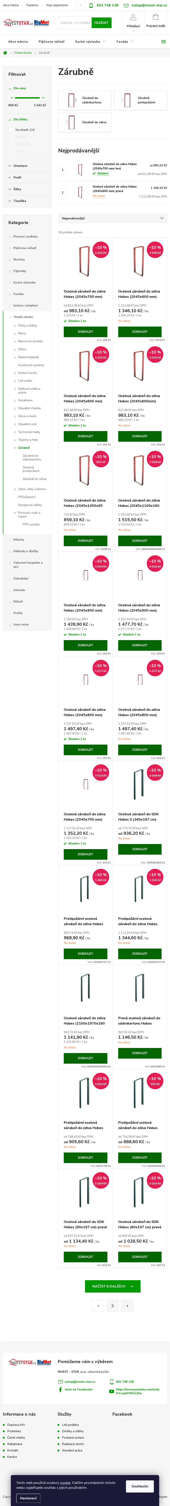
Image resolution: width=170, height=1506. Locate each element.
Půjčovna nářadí (24, 248)
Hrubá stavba (23, 317)
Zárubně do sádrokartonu (32, 458)
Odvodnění (21, 578)
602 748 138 (107, 5)
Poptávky (32, 5)
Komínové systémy (31, 365)
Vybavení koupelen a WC (28, 565)
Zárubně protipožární (31, 469)
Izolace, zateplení (25, 305)
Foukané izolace (73, 1437)
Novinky (19, 259)
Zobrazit (85, 332)
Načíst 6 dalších (109, 1286)
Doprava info (16, 1425)
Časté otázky (16, 1437)
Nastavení (28, 1498)
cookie (65, 1482)
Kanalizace (25, 400)
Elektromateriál (28, 357)
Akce (20, 137)
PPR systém (31, 524)
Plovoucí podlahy (25, 236)
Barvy (22, 333)
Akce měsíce (11, 5)
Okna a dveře (27, 416)
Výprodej (19, 271)
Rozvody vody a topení (29, 515)
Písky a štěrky (27, 325)
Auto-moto (21, 624)
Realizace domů (73, 1444)
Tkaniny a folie (28, 440)
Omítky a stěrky (73, 1431)
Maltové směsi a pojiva (29, 391)
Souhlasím (139, 1486)
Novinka (22, 144)
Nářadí (18, 601)
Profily (18, 613)
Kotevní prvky (27, 373)
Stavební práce (72, 1450)
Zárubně (24, 448)
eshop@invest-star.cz (80, 1382)
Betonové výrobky (30, 341)
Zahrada (19, 590)
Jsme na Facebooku (79, 1389)
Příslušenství (27, 497)
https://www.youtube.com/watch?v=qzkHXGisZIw (138, 1391)
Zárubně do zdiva (34, 479)
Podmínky (14, 1431)
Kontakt (12, 1450)
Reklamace (14, 1444)
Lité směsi (25, 381)
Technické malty (29, 432)
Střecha (18, 540)
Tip (19, 151)
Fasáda (18, 294)
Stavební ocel (27, 424)
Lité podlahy (70, 1425)
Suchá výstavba (24, 282)
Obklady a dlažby (25, 551)
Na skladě (24, 130)
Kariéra (12, 1457)
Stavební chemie (29, 408)
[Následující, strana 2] (113, 1306)
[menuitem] (18, 42)
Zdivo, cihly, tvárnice (32, 489)
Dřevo (22, 349)
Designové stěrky (30, 505)
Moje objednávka (57, 5)
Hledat (101, 22)
